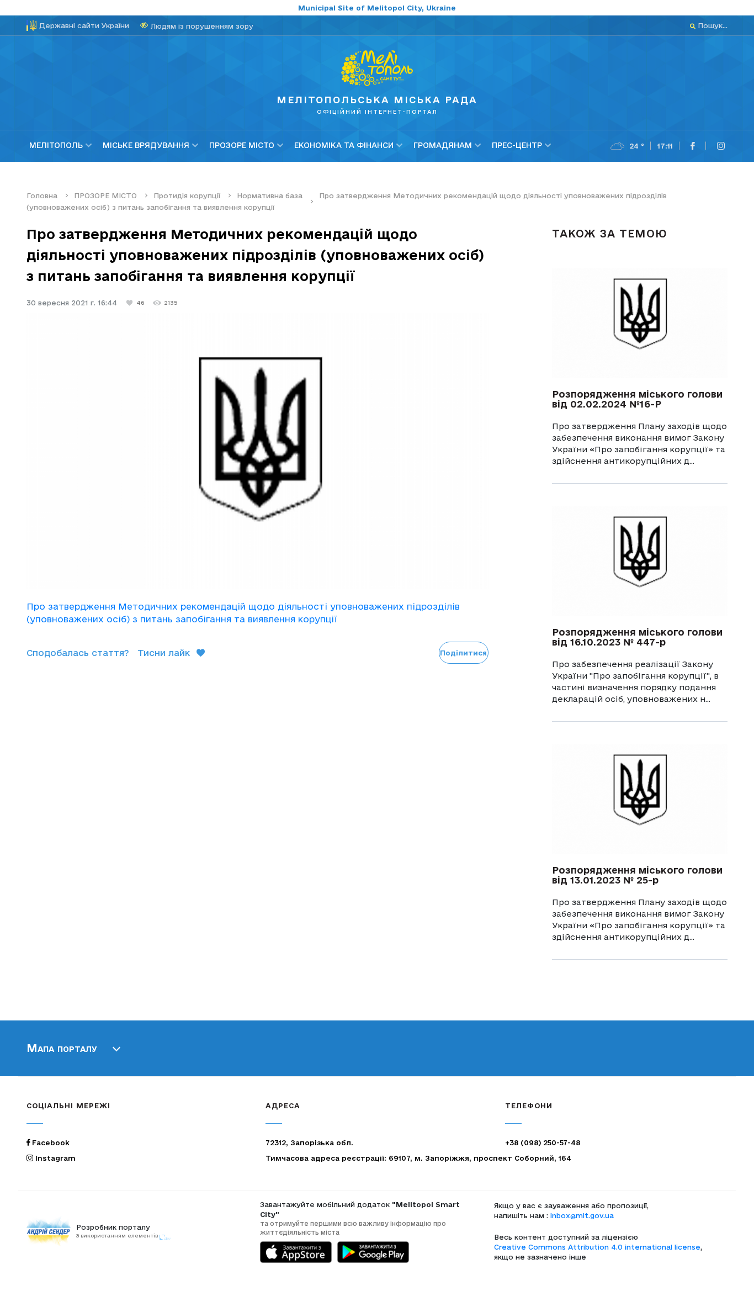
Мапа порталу (61, 1048)
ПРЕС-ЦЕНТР (517, 145)
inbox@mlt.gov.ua (582, 1215)
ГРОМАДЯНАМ (442, 145)
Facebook (50, 1142)
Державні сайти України (84, 25)
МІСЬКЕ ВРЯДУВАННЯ (146, 145)
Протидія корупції (186, 195)
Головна (41, 195)
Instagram (54, 1158)
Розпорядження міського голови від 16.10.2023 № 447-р (637, 637)
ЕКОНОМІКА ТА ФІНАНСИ (344, 145)
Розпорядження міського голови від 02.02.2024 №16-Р (637, 399)
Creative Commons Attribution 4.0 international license (597, 1247)
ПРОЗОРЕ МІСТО (241, 145)
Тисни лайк (163, 653)
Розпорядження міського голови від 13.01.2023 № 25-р (637, 875)
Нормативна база (269, 195)
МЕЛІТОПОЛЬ (56, 145)
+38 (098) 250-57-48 (542, 1142)
